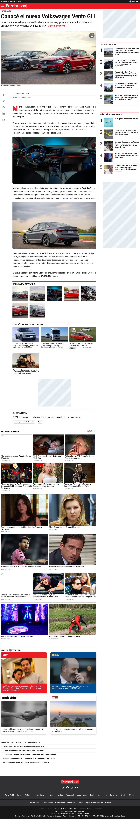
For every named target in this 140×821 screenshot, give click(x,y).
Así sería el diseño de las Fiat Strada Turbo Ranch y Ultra (26, 762)
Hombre (60, 795)
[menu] (2, 5)
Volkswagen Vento (38, 417)
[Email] (4, 120)
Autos (40, 422)
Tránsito (108, 803)
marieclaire (24, 698)
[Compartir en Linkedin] (4, 113)
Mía (105, 795)
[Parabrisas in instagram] (63, 787)
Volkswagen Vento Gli (55, 417)
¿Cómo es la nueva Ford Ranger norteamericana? (23, 750)
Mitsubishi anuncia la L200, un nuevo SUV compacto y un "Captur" (29, 758)
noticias (73, 655)
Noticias (28, 795)
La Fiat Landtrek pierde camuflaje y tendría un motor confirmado (29, 754)
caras (24, 655)
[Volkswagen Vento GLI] (20, 293)
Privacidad (71, 803)
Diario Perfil (9, 795)
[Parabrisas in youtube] (76, 787)
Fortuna (50, 795)
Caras (19, 795)
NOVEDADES (6, 11)
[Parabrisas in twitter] (72, 787)
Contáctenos (60, 803)
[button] (91, 35)
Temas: (15, 417)
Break (123, 795)
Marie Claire (39, 795)
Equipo (80, 803)
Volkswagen (25, 417)
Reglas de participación (94, 803)
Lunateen (113, 795)
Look (92, 795)
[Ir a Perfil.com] (134, 2)
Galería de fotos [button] (56, 25)
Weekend (70, 795)
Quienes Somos (47, 803)
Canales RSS (34, 803)
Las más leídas (108, 44)
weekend (73, 698)
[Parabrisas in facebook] (67, 787)
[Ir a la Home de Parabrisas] (16, 5)
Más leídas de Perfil (111, 114)
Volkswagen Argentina (73, 417)
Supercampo (82, 795)
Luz (99, 795)
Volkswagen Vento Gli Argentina (24, 422)
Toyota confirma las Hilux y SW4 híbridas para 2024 (23, 746)
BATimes (132, 795)
